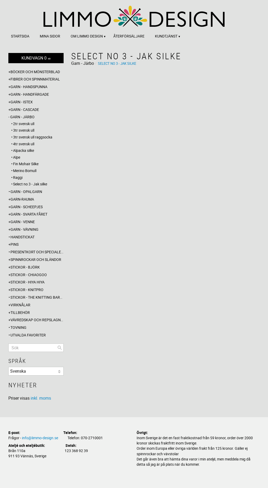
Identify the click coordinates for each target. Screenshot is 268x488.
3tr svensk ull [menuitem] (23, 130)
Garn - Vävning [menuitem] (24, 229)
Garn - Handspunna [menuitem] (28, 86)
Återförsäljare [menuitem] (128, 36)
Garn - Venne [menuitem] (22, 221)
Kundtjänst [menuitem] (166, 36)
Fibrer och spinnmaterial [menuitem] (35, 79)
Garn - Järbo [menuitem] (22, 116)
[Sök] (60, 348)
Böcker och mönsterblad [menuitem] (35, 71)
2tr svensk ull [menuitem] (23, 123)
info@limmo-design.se (40, 437)
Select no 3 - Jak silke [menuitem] (30, 183)
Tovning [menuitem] (18, 327)
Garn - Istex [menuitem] (21, 101)
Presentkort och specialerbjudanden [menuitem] (37, 251)
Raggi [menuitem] (18, 177)
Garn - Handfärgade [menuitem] (29, 94)
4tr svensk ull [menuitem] (23, 143)
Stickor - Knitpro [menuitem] (26, 289)
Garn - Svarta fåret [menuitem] (28, 214)
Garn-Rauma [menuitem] (22, 199)
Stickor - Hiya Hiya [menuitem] (27, 282)
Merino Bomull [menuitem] (24, 170)
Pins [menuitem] (14, 244)
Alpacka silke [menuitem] (23, 150)
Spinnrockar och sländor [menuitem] (35, 259)
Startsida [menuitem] (20, 36)
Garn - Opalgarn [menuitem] (26, 191)
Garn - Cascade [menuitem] (24, 109)
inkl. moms (41, 398)
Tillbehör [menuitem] (20, 312)
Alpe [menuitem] (16, 157)
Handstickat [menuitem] (22, 236)
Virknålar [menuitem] (20, 304)
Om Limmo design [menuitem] (87, 36)
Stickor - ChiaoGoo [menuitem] (28, 274)
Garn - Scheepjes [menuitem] (26, 206)
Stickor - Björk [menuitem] (25, 267)
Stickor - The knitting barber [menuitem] (37, 297)
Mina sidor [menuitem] (50, 36)
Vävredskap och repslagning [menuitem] (37, 319)
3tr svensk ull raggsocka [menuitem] (32, 137)
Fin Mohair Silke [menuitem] (25, 163)
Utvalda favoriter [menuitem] (28, 335)
